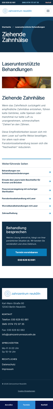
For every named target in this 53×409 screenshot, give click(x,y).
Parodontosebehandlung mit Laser (26, 198)
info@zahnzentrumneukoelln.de (18, 334)
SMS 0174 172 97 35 (30, 2)
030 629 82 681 (8, 2)
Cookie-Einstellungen (26, 391)
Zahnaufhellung (26, 213)
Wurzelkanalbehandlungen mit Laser (26, 205)
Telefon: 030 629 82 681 (15, 319)
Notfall (48, 2)
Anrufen (9, 404)
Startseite (6, 27)
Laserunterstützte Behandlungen (30, 27)
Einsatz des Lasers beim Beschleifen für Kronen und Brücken (26, 181)
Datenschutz (8, 364)
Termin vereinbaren (26, 252)
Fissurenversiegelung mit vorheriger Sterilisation (26, 190)
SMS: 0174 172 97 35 (13, 324)
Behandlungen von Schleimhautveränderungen (26, 171)
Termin (26, 404)
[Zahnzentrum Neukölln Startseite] (19, 11)
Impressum (8, 369)
